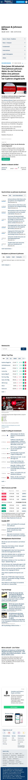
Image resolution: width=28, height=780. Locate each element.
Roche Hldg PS (5, 374)
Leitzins (5, 765)
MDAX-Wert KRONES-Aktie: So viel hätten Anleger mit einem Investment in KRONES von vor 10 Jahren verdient (13, 556)
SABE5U (24, 505)
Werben (14, 740)
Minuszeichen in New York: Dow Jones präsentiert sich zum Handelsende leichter (17, 212)
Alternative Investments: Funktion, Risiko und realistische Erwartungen (16, 534)
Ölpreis (21, 763)
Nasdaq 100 (21, 755)
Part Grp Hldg (5, 377)
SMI (16, 757)
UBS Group (4, 383)
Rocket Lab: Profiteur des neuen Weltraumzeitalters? (17, 462)
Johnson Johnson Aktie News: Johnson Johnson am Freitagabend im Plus (17, 200)
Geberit (4, 368)
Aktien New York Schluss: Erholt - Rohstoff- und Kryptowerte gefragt (13, 546)
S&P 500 (11, 757)
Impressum (21, 738)
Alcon (3, 385)
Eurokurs (5, 760)
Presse (4, 742)
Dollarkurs (15, 758)
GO (23, 349)
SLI (13, 753)
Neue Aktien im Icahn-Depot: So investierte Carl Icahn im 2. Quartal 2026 (13, 583)
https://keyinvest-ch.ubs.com (14, 518)
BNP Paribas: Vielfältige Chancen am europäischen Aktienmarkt (18, 448)
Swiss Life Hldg (5, 380)
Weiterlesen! (6, 159)
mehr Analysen (5, 265)
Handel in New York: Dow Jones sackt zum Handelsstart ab (16, 243)
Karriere (5, 740)
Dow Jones (13, 755)
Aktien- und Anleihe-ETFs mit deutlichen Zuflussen (18, 473)
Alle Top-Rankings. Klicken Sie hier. (10, 625)
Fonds (17, 760)
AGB (19, 744)
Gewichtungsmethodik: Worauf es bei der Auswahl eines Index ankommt (15, 530)
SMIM (16, 753)
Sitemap (5, 744)
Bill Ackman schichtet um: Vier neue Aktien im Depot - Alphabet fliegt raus (13, 560)
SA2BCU (24, 511)
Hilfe (13, 738)
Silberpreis (11, 760)
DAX (21, 753)
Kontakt (5, 738)
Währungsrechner (13, 763)
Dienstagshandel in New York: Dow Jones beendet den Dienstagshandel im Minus (17, 227)
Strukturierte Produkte (8, 762)
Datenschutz (21, 740)
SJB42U (24, 508)
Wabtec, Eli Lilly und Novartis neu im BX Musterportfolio (18, 477)
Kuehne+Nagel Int (6, 362)
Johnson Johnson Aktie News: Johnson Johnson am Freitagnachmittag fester (17, 206)
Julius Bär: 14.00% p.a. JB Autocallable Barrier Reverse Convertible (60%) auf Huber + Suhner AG (18, 468)
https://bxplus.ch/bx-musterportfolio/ (10, 423)
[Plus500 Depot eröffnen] (8, 2)
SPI (10, 753)
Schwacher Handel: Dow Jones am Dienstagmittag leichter (16, 237)
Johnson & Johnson (4, 168)
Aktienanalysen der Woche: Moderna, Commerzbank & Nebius (18, 435)
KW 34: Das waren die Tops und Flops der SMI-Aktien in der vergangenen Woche (13, 569)
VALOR (3, 31)
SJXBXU (24, 493)
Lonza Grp (4, 371)
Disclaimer (20, 742)
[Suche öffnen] (26, 2)
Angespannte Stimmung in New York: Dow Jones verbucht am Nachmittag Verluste (16, 232)
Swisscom (4, 388)
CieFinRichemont (6, 365)
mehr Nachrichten (6, 248)
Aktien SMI (5, 753)
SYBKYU (24, 496)
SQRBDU (24, 499)
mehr (3, 392)
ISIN (12, 31)
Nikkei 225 (5, 757)
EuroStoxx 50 (6, 755)
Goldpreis (20, 757)
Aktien (4, 758)
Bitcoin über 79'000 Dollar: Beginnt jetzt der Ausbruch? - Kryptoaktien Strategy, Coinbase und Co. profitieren (13, 578)
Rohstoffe (18, 762)
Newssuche (6, 346)
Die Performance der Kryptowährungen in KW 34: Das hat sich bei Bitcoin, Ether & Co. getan (13, 565)
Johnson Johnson (8, 100)
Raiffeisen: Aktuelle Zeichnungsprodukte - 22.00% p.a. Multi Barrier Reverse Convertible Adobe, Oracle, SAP (18, 442)
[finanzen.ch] (9, 1)
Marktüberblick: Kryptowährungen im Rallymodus (18, 453)
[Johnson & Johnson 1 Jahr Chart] (22, 168)
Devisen (9, 758)
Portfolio (5, 763)
